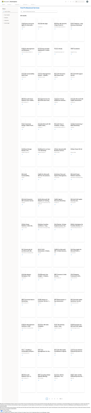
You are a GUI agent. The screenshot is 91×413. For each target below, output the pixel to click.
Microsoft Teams (38, 407)
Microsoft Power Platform (30, 407)
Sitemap (12, 412)
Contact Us (16, 412)
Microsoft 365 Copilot (46, 407)
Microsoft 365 (21, 407)
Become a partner (80, 403)
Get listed (86, 403)
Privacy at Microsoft (78, 407)
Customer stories (17, 403)
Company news (71, 407)
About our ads (40, 412)
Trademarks (34, 412)
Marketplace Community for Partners (55, 405)
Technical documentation (39, 403)
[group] (22, 28)
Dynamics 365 (16, 407)
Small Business (55, 407)
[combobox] (39, 11)
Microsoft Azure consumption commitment (59, 403)
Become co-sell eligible (43, 405)
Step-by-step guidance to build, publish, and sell (28, 405)
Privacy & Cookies (22, 412)
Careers (59, 407)
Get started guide (29, 403)
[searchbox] (11, 11)
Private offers (47, 403)
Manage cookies (46, 412)
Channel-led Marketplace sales (70, 405)
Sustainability (13, 408)
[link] (28, 29)
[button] (21, 11)
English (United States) (4, 410)
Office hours (23, 403)
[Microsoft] (5, 1)
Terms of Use (29, 412)
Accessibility (8, 408)
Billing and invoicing (72, 403)
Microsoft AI (2, 407)
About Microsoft (64, 407)
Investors (84, 407)
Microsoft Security (9, 407)
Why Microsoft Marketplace (5, 403)
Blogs (13, 403)
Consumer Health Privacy (5, 412)
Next (61, 398)
